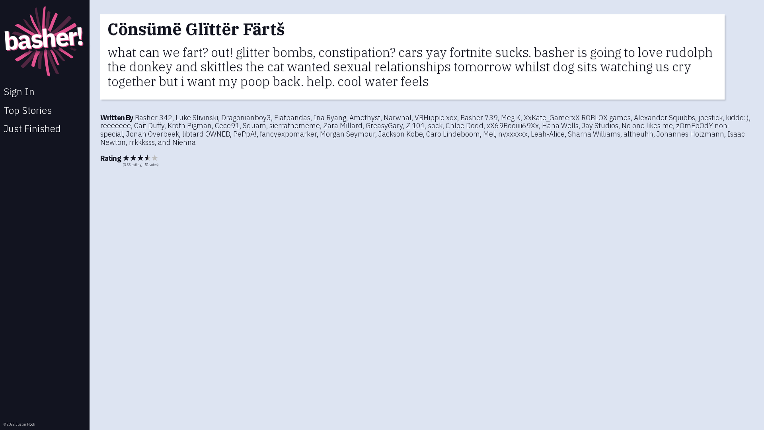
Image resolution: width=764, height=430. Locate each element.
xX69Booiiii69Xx (513, 125)
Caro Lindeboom (453, 134)
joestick (710, 117)
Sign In (19, 91)
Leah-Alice (548, 134)
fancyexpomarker (288, 134)
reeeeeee (115, 125)
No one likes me (647, 125)
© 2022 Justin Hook (19, 424)
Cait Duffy (149, 125)
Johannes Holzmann (690, 134)
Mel (489, 134)
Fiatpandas (292, 117)
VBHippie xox (436, 117)
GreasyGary (384, 125)
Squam (254, 125)
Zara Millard (343, 125)
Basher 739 (479, 117)
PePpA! (245, 134)
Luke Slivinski (196, 117)
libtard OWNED (206, 134)
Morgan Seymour (347, 134)
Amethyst (364, 117)
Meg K (510, 117)
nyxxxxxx (513, 134)
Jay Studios (600, 125)
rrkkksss (142, 142)
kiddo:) (737, 117)
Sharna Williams (594, 134)
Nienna (184, 142)
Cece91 (227, 125)
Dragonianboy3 (246, 117)
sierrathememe (294, 125)
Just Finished (32, 128)
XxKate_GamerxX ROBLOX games (577, 117)
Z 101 (415, 125)
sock (435, 125)
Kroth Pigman (190, 125)
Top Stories (28, 110)
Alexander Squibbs (664, 117)
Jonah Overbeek (152, 134)
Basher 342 (153, 117)
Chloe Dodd (464, 125)
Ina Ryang (330, 117)
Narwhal (397, 117)
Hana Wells (560, 125)
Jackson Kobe (400, 134)
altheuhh (638, 134)
